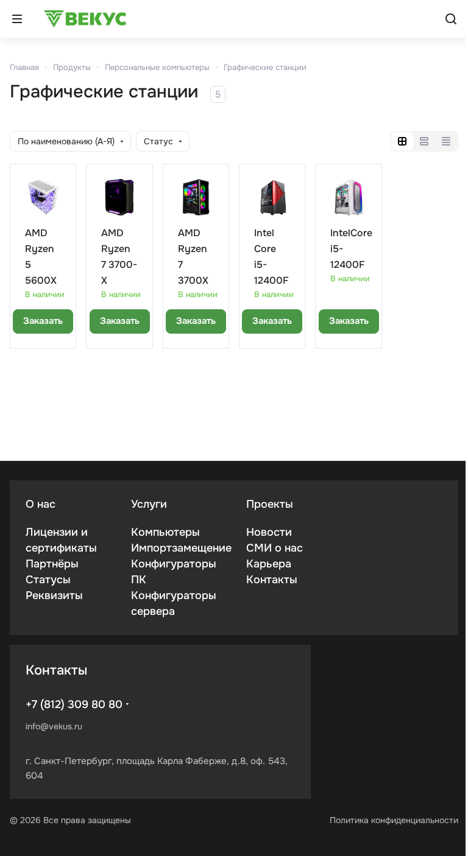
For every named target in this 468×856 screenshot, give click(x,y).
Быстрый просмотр (75, 188)
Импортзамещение (181, 548)
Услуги (149, 504)
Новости (269, 532)
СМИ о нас (274, 548)
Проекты (269, 504)
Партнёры (52, 563)
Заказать (43, 321)
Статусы (48, 579)
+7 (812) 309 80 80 (74, 704)
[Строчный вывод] (424, 141)
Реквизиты (54, 595)
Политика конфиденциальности (394, 820)
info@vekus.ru (54, 726)
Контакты (271, 579)
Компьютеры (165, 532)
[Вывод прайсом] (446, 141)
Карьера (268, 563)
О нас (40, 504)
